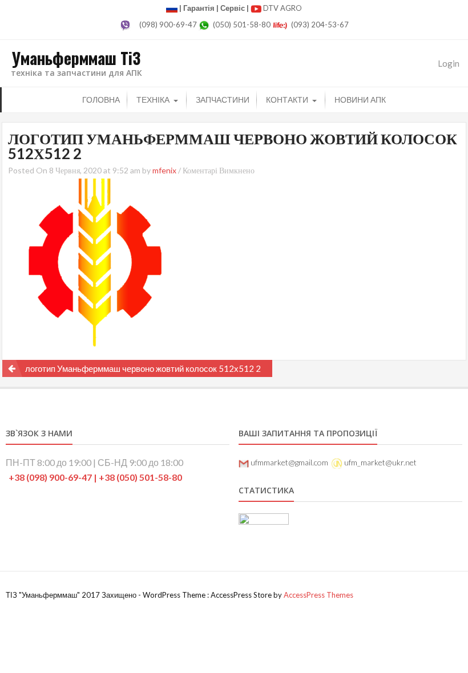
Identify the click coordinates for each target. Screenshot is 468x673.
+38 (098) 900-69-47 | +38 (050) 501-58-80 (95, 477)
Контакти (287, 99)
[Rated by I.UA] (264, 521)
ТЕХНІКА (153, 99)
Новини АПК (360, 99)
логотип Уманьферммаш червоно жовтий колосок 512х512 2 (143, 368)
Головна (101, 99)
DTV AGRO (282, 8)
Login (448, 63)
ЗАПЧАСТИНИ (222, 99)
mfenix (164, 170)
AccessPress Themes (318, 594)
